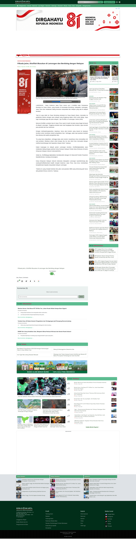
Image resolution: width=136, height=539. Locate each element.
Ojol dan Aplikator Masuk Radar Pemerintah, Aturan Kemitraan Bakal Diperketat (39, 396)
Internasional (84, 514)
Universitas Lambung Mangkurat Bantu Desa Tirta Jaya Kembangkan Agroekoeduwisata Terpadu (98, 121)
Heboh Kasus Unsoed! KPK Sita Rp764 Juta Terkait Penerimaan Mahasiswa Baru (97, 106)
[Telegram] (26, 281)
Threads (109, 526)
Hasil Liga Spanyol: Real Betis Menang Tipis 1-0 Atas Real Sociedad (99, 89)
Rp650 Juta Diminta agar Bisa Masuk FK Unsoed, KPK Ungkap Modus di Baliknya (99, 229)
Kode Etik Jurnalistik (51, 525)
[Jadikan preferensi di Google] (38, 281)
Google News (111, 514)
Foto (82, 523)
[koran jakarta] (19, 56)
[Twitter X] (34, 281)
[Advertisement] (68, 43)
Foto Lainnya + (115, 63)
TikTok (109, 521)
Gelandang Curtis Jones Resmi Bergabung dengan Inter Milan (97, 113)
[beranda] (17, 6)
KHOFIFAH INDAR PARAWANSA (24, 61)
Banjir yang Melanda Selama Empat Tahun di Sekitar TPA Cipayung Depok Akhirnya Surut (98, 190)
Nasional (83, 516)
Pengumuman (86, 6)
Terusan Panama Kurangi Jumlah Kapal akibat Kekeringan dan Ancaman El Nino (98, 168)
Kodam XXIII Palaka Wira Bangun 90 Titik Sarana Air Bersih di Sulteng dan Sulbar (99, 78)
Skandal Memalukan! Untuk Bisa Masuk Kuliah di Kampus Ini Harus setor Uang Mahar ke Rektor (98, 137)
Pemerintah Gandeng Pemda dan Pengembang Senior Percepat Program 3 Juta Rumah (98, 214)
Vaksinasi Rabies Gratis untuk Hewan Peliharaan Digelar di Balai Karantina (98, 152)
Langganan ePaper (109, 2)
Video (82, 521)
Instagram (110, 516)
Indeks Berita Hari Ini (22, 522)
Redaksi (48, 516)
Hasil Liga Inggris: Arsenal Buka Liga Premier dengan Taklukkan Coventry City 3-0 (99, 128)
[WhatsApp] (22, 281)
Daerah (83, 518)
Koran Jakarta (63, 532)
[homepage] (24, 509)
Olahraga (83, 525)
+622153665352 (20, 516)
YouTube (109, 519)
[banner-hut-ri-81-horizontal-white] (68, 20)
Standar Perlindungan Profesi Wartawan (56, 523)
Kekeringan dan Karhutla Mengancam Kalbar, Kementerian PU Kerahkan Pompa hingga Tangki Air (99, 176)
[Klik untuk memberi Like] (18, 281)
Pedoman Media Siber (51, 521)
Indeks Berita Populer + (92, 427)
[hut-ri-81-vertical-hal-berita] (24, 91)
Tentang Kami (49, 514)
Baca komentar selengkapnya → (26, 317)
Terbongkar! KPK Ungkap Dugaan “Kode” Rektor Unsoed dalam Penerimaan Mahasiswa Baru (98, 236)
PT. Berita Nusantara (71, 532)
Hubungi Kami (49, 518)
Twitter (109, 523)
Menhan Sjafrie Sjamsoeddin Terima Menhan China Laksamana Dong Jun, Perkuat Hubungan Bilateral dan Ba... (99, 183)
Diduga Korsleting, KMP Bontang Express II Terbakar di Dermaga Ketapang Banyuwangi (98, 198)
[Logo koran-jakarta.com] (22, 2)
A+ (79, 101)
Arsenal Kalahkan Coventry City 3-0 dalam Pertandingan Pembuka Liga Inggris (98, 145)
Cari (100, 2)
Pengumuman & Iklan (22, 524)
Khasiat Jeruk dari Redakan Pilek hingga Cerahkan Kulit (97, 98)
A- (44, 101)
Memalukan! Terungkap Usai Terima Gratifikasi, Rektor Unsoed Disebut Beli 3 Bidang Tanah (99, 161)
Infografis (78, 6)
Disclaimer (48, 528)
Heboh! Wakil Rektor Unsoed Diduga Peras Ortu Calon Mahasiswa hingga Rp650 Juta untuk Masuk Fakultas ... (99, 207)
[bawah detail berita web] (52, 366)
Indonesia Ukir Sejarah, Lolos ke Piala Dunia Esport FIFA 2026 (97, 221)
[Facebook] (30, 281)
